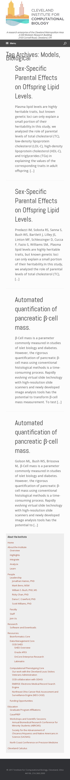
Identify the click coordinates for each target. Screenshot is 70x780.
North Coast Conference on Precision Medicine (34, 742)
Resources (13, 633)
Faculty (13, 609)
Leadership (16, 577)
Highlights (15, 555)
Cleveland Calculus (17, 748)
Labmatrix (19, 661)
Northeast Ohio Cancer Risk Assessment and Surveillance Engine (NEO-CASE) (35, 693)
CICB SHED (17, 644)
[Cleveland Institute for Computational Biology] (35, 13)
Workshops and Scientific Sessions (28, 718)
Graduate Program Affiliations (25, 709)
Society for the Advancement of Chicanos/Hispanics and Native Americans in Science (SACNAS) (35, 733)
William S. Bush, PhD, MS (24, 590)
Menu (13, 43)
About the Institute (17, 547)
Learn (13, 568)
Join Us (13, 618)
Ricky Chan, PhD (20, 594)
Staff (12, 613)
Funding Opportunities (21, 700)
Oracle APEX (20, 652)
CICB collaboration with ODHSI (27, 679)
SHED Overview (22, 647)
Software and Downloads (23, 627)
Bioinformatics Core (20, 636)
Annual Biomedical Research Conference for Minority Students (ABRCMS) (35, 724)
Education (13, 706)
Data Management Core (22, 640)
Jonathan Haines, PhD (23, 581)
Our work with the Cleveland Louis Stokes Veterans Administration (33, 673)
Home (11, 542)
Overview (15, 550)
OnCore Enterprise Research (29, 656)
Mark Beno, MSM (20, 585)
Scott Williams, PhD (21, 603)
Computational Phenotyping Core (27, 668)
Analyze (14, 564)
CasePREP (15, 714)
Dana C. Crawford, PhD (24, 599)
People (11, 574)
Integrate (14, 559)
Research (13, 624)
